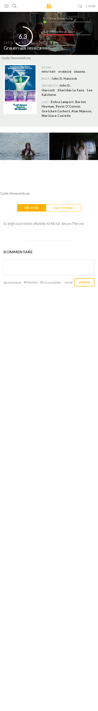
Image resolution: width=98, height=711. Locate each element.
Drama (79, 71)
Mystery (49, 71)
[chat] (80, 6)
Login (91, 6)
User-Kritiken (63, 208)
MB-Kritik (31, 208)
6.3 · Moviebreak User (59, 32)
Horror (64, 71)
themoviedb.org (21, 58)
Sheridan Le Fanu (71, 90)
